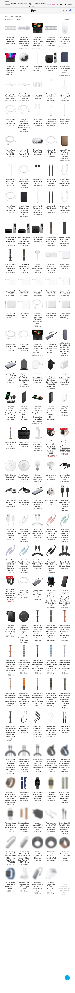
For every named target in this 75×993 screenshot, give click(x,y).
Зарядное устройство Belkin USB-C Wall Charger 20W (37, 377)
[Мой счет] (66, 11)
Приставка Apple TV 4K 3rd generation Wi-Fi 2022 (10, 240)
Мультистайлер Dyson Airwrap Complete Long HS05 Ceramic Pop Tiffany (37, 977)
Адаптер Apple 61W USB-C (24, 292)
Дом (6, 16)
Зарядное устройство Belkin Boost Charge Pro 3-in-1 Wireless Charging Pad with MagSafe (37, 413)
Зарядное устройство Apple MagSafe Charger (37, 267)
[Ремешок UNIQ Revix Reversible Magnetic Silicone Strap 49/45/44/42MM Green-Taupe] (51, 684)
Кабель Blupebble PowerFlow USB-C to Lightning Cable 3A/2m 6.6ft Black (64, 827)
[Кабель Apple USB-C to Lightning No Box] (24, 335)
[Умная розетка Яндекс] (51, 465)
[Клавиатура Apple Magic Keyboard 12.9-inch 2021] (37, 28)
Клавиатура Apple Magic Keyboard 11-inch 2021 (37, 347)
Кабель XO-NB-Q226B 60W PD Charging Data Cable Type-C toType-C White (51, 730)
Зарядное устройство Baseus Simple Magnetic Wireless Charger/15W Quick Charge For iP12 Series (24, 633)
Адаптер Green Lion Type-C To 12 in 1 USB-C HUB (37, 594)
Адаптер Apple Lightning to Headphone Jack (64, 181)
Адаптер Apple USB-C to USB (65, 120)
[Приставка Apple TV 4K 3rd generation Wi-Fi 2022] (10, 228)
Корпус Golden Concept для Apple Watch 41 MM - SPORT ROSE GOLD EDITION (10, 977)
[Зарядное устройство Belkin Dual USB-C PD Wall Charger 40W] (64, 364)
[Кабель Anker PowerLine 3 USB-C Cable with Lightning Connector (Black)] (51, 550)
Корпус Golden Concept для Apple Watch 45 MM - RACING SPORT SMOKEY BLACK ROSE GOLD (51, 447)
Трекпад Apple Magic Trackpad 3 (24, 95)
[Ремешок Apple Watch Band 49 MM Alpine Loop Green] (24, 254)
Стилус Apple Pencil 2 (37, 68)
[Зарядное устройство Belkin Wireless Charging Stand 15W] (24, 364)
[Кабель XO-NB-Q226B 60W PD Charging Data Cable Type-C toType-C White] (51, 717)
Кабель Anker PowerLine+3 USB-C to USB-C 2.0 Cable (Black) (64, 563)
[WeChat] (65, 5)
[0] (69, 11)
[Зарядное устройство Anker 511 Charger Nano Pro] (51, 873)
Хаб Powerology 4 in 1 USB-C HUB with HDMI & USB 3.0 (51, 347)
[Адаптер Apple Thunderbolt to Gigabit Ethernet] (51, 109)
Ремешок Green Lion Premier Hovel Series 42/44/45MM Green (64, 796)
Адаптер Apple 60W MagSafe (51, 314)
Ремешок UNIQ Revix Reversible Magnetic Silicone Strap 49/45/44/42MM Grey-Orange (24, 699)
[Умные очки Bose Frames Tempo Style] (10, 491)
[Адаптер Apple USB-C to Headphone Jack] (64, 196)
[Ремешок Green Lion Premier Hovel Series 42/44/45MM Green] (64, 782)
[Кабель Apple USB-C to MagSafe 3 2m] (10, 140)
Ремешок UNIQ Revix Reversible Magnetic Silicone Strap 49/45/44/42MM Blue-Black (37, 666)
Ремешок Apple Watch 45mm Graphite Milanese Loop (64, 240)
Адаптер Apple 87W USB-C (38, 292)
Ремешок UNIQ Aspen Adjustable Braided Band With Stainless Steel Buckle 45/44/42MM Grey (10, 733)
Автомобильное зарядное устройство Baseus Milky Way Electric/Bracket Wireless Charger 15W (51, 598)
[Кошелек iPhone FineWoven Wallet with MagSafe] (64, 140)
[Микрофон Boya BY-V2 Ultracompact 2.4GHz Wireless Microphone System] (24, 933)
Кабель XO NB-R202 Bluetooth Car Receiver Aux (24, 728)
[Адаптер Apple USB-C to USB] (64, 109)
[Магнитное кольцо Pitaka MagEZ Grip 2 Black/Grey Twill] (51, 842)
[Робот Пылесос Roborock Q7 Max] (24, 465)
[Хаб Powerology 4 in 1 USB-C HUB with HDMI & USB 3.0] (51, 335)
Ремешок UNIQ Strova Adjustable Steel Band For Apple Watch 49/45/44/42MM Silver (24, 666)
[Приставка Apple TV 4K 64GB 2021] (37, 228)
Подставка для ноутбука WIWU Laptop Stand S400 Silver (51, 826)
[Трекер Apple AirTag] (24, 57)
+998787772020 (50, 4)
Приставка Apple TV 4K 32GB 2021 (51, 68)
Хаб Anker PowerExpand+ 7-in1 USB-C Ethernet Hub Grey (37, 887)
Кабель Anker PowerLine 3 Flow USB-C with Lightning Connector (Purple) (10, 565)
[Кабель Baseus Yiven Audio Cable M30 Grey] (64, 717)
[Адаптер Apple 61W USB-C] (24, 281)
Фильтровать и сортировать (14, 19)
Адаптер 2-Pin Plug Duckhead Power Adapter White (24, 886)
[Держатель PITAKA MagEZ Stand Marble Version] (37, 433)
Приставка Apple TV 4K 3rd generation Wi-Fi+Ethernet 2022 (24, 240)
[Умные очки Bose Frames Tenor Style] (64, 465)
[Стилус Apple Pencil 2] (37, 57)
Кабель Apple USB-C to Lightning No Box (24, 346)
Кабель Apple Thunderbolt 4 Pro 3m (37, 181)
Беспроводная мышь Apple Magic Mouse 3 (65, 39)
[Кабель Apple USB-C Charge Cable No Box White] (24, 170)
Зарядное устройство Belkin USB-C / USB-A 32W (64, 410)
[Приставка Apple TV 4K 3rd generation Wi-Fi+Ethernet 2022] (24, 228)
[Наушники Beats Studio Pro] (64, 933)
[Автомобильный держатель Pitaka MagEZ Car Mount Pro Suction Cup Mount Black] (10, 901)
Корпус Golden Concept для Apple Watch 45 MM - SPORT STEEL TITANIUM (24, 976)
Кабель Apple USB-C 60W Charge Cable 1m (24, 593)
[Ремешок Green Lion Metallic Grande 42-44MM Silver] (10, 813)
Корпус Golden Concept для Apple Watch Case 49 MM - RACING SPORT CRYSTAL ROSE (64, 446)
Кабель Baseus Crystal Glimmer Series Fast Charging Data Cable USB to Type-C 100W (24, 764)
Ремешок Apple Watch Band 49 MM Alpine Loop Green (24, 267)
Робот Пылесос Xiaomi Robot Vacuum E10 (64, 914)
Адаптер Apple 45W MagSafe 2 (64, 265)
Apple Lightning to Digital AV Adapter (51, 96)
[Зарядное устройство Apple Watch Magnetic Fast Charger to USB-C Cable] (24, 109)
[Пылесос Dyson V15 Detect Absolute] (10, 433)
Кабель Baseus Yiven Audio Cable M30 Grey (64, 728)
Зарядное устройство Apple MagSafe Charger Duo (51, 267)
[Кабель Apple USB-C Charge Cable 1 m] (51, 140)
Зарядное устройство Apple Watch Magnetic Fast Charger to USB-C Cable (24, 124)
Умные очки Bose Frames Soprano (24, 501)
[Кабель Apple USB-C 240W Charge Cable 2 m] (10, 170)
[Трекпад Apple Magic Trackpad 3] (24, 84)
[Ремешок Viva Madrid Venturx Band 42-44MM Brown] (64, 842)
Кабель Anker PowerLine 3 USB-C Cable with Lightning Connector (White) (24, 534)
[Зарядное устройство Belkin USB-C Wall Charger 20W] (37, 364)
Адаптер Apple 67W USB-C (10, 292)
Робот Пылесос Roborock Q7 (10, 476)
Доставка (13, 3)
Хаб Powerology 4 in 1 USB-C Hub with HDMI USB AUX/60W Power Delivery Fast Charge (64, 348)
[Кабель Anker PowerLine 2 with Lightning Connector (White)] (10, 519)
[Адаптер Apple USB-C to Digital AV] (64, 84)
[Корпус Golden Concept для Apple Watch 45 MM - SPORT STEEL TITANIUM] (24, 963)
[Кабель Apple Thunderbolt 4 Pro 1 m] (51, 170)
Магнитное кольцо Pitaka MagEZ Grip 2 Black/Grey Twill (51, 855)
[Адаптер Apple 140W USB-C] (24, 304)
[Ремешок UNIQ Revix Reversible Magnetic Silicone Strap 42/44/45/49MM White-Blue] (51, 651)
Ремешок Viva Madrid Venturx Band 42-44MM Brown (65, 855)
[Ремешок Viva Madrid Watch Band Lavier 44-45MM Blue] (10, 873)
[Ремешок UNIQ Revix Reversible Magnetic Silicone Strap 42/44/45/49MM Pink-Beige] (10, 684)
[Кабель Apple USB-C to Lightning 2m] (10, 196)
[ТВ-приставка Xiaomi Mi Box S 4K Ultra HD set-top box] (10, 933)
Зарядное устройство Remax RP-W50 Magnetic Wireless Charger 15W (51, 947)
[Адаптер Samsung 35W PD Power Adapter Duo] (37, 813)
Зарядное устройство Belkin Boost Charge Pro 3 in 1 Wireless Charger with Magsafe (10, 412)
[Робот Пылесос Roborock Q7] (10, 465)
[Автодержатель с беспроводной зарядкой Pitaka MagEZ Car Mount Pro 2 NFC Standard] (24, 902)
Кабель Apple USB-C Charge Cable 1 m (51, 152)
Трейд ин (25, 4)
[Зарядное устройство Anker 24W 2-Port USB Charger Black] (64, 873)
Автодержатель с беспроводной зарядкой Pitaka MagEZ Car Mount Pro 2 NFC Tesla (37, 917)
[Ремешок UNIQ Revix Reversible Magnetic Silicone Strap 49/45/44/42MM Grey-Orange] (24, 684)
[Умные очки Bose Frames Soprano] (24, 491)
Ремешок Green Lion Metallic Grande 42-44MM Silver (10, 826)
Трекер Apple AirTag (23, 68)
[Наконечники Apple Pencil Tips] (37, 84)
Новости (37, 3)
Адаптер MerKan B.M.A (51, 501)
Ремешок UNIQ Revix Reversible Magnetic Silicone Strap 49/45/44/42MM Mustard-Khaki (37, 699)
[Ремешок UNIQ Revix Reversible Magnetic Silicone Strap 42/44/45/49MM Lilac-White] (64, 651)
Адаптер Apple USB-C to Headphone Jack (64, 208)
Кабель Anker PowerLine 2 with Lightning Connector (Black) (64, 504)
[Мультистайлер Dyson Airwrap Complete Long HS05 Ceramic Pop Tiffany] (37, 963)
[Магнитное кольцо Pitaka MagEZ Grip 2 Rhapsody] (37, 842)
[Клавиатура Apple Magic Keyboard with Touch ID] (51, 28)
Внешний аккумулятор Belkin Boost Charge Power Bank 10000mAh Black (24, 412)
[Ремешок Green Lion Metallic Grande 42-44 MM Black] (37, 782)
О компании (7, 4)
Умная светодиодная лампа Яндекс (37, 477)
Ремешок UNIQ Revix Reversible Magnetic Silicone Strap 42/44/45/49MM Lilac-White (64, 666)
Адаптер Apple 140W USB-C (24, 314)
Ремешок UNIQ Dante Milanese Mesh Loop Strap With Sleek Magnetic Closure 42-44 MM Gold (10, 797)
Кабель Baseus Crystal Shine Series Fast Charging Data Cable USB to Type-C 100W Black (10, 765)
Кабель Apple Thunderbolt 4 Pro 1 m (51, 181)
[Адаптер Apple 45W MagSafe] (64, 304)
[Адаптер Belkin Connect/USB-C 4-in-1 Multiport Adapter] (10, 364)
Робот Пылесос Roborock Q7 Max (24, 476)
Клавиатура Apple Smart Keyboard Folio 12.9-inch (10, 70)
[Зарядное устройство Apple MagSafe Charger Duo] (51, 254)
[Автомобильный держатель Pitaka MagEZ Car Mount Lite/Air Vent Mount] (51, 963)
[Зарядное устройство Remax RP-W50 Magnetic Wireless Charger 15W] (51, 933)
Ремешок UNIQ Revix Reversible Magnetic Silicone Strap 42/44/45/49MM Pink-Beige (10, 699)
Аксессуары (18, 16)
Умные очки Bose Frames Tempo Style (10, 502)
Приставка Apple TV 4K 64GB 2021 (37, 238)
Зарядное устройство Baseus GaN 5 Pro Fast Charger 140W (10, 630)
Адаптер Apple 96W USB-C (51, 292)
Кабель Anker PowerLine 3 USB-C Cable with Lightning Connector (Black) (51, 565)
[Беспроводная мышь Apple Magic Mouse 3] (64, 28)
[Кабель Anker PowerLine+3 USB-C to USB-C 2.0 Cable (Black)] (64, 550)
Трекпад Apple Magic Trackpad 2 (10, 95)
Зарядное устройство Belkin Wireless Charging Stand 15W (24, 378)
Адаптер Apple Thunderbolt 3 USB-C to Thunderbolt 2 (38, 209)
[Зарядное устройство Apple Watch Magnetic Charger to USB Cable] (37, 304)
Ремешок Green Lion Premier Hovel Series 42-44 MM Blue (24, 795)
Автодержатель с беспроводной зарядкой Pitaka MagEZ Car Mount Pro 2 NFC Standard (24, 917)
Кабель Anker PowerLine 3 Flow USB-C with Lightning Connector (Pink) (51, 533)
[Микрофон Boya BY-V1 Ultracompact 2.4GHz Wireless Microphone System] (37, 933)
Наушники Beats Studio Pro (64, 943)
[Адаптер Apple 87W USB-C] (37, 281)
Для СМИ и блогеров (31, 5)
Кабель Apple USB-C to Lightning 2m (10, 208)
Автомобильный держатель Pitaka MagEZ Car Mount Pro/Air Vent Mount (64, 977)
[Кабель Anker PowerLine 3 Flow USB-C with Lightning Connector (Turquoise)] (64, 519)
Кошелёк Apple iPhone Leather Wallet (65, 69)
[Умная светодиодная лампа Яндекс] (37, 465)
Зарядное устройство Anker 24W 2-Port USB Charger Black (64, 887)
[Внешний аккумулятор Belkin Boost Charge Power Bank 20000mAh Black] (51, 397)
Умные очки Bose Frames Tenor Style (64, 477)
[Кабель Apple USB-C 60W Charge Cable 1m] (24, 581)
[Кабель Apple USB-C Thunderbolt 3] (37, 109)
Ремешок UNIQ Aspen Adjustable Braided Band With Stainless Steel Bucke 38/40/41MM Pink (64, 632)
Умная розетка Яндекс (51, 476)
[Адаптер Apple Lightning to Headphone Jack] (64, 170)
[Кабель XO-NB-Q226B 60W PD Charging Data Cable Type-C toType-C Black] (37, 717)
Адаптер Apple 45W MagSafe (65, 314)
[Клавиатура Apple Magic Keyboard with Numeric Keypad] (24, 28)
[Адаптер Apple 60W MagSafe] (51, 304)
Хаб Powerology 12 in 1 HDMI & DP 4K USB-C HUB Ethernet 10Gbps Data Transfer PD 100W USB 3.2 (24, 857)
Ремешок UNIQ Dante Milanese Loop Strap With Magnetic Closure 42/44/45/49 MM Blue (64, 764)
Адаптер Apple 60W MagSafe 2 (64, 292)
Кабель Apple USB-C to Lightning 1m (10, 121)
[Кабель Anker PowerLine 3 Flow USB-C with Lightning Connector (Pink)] (51, 519)
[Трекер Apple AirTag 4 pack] (37, 140)
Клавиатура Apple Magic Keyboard (10, 39)
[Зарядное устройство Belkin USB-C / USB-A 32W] (64, 397)
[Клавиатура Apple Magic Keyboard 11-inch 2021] (37, 335)
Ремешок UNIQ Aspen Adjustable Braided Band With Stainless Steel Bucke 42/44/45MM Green (64, 700)
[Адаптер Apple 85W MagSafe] (10, 304)
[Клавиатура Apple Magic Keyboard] (10, 28)
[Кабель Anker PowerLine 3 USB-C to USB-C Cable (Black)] (37, 550)
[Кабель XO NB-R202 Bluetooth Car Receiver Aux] (24, 717)
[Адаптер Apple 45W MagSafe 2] (64, 254)
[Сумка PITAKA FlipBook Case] (24, 433)
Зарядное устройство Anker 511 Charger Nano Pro (51, 887)
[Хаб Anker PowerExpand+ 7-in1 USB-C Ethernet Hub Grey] (37, 873)
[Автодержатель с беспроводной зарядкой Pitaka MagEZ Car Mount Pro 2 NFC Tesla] (37, 902)
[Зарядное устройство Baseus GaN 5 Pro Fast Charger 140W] (10, 616)
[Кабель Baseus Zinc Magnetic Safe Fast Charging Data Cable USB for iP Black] (37, 750)
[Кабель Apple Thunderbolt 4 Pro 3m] (37, 170)
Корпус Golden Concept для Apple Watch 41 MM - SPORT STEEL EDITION (10, 593)
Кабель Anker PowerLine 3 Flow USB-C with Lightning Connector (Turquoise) (64, 534)
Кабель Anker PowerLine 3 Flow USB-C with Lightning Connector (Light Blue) (24, 565)
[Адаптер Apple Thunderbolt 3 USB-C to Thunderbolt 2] (37, 196)
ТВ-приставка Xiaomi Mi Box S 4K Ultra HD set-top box (10, 945)
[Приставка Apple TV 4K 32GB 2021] (51, 57)
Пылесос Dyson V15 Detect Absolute (10, 444)
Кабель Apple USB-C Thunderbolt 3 (37, 121)
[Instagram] (57, 5)
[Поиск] (63, 11)
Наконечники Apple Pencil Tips (37, 95)
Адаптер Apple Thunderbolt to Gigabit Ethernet (51, 121)
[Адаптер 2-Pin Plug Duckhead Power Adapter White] (24, 873)
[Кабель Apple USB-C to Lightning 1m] (10, 109)
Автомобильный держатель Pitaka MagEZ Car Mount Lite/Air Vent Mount (51, 977)
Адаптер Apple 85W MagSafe (10, 314)
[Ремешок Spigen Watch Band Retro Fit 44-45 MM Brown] (24, 813)
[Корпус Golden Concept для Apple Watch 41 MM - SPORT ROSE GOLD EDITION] (10, 963)
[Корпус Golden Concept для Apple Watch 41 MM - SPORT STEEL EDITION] (10, 581)
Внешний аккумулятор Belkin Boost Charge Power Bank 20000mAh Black (51, 412)
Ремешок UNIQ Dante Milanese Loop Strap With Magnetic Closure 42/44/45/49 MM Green (51, 764)
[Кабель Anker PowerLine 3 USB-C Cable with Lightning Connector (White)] (24, 519)
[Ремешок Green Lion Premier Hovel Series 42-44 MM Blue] (24, 782)
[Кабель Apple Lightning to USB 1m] (10, 335)
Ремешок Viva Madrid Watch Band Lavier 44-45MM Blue (10, 886)
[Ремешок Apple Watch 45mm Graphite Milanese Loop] (64, 228)
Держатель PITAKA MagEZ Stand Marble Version (37, 445)
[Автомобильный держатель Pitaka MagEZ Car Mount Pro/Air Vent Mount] (64, 963)
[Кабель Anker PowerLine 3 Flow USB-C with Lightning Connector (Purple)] (10, 550)
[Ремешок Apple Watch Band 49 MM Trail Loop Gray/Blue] (51, 228)
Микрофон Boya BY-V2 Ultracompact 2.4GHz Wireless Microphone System (24, 947)
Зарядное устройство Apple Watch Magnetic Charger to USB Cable (37, 319)
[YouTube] (61, 5)
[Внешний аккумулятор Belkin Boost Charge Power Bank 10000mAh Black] (24, 397)
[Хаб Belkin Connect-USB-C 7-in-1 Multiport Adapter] (37, 491)
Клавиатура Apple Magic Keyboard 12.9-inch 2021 (38, 40)
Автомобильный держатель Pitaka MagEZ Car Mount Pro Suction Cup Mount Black (10, 915)
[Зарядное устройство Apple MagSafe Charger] (37, 254)
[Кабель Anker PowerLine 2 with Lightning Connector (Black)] (64, 491)
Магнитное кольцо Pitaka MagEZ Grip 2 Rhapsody (37, 855)
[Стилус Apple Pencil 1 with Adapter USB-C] (24, 140)
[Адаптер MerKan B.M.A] (51, 491)
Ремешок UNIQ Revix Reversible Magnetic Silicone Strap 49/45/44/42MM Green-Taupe (51, 699)
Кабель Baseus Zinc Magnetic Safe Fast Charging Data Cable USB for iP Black (37, 764)
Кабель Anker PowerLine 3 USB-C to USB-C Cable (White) (37, 532)
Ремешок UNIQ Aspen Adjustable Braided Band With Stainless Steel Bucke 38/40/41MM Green (51, 632)
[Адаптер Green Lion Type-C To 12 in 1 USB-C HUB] (37, 581)
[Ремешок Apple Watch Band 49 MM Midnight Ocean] (10, 254)
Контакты (43, 3)
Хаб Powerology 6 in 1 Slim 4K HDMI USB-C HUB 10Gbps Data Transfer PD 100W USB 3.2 (10, 857)
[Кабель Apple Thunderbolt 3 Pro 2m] (51, 196)
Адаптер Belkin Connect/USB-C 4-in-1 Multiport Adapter (10, 377)
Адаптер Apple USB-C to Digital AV (64, 96)
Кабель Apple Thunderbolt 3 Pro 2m (51, 208)
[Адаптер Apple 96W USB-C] (51, 281)
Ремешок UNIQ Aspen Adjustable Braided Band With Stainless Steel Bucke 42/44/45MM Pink (10, 667)
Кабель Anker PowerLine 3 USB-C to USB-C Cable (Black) (37, 563)
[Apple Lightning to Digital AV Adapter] (51, 84)
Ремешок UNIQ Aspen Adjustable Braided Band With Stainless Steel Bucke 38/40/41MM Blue (37, 632)
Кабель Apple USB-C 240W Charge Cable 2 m (10, 181)
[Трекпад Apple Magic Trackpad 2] (10, 84)
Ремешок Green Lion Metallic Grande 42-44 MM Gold (51, 795)
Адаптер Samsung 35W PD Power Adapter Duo (37, 826)
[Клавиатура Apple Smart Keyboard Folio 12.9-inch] (10, 57)
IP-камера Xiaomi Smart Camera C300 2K (51, 914)
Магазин (11, 16)
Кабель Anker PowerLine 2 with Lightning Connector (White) (10, 533)
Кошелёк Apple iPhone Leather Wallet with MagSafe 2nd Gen (24, 210)
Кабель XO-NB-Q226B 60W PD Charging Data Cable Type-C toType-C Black (37, 730)
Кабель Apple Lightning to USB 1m (10, 346)
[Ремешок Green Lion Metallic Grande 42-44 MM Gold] (51, 782)
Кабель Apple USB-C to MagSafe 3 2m (10, 152)
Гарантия (20, 3)
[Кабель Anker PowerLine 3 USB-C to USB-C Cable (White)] (37, 519)
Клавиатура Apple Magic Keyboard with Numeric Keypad (24, 40)
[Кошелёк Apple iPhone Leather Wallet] (64, 57)
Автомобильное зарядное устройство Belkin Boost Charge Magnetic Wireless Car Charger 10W (51, 380)
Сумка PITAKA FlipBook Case (24, 443)
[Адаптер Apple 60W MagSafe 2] (64, 281)
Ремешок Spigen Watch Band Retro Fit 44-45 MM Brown (24, 826)
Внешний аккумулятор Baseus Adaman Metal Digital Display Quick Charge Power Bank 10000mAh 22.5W (64, 598)
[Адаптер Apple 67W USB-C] (10, 281)
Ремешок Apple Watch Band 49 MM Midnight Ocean (10, 267)
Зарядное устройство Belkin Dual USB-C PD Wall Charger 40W (64, 378)
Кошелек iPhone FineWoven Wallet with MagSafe (64, 153)
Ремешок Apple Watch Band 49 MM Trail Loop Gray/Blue (51, 240)
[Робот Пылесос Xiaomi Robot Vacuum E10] (64, 902)
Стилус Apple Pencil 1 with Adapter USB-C (24, 152)
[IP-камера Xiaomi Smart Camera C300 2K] (51, 902)
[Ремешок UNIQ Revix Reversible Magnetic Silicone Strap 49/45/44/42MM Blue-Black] (37, 651)
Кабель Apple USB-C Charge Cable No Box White (24, 182)
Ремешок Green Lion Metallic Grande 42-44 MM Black (37, 795)
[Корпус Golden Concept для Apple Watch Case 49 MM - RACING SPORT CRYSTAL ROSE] (64, 432)
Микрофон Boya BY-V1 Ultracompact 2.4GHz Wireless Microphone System (37, 947)
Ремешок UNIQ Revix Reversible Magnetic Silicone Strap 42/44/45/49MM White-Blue (51, 666)
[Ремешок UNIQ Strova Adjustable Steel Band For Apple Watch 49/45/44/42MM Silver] (24, 651)
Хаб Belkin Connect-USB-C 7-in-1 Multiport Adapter (37, 503)
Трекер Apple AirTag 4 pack (37, 151)
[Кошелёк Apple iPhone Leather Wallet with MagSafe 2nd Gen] (24, 196)
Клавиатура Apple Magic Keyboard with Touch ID (51, 40)
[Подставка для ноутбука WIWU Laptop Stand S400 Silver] (51, 813)
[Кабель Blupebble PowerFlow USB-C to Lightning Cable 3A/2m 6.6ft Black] (64, 813)
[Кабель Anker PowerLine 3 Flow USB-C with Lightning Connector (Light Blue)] (24, 550)
